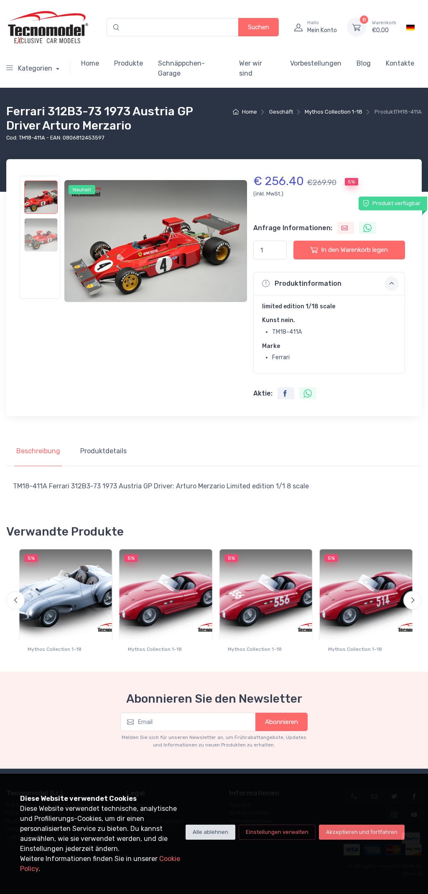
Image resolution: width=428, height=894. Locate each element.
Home (90, 63)
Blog (364, 63)
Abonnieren (281, 722)
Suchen (258, 27)
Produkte (128, 63)
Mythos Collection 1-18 (333, 112)
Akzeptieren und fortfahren (361, 832)
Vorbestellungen (315, 63)
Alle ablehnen (210, 832)
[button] (329, 283)
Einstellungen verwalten (277, 832)
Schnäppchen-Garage (181, 68)
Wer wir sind (250, 68)
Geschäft (281, 112)
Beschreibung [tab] (38, 451)
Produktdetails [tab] (103, 451)
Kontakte (400, 63)
